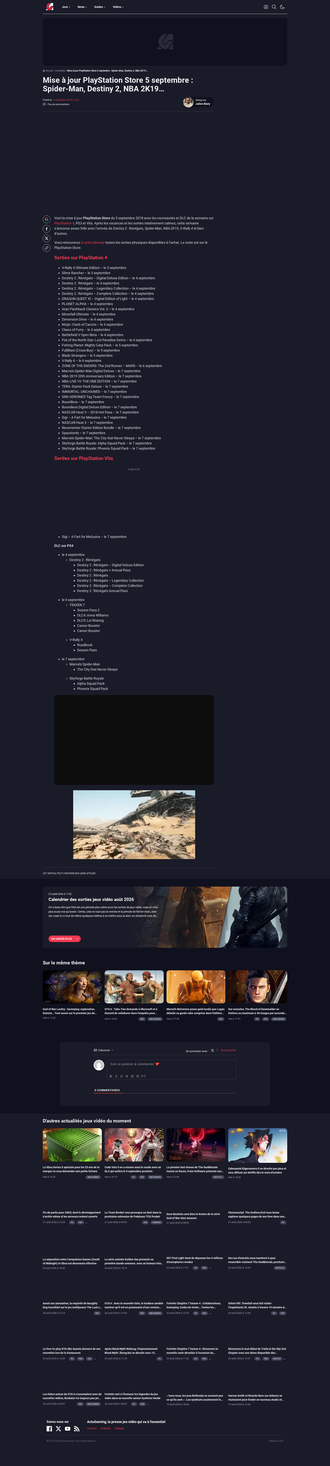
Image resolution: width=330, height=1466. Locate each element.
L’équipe (119, 1428)
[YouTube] (67, 1428)
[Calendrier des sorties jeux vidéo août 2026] (165, 917)
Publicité (105, 1428)
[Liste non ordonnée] (137, 1076)
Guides (98, 6)
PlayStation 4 (64, 223)
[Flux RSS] (76, 1428)
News (81, 6)
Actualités (60, 70)
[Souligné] (121, 1076)
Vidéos (117, 6)
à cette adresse (92, 242)
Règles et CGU (276, 1441)
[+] (143, 1075)
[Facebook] (49, 1428)
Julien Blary (203, 103)
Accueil (49, 70)
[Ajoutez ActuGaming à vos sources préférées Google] (46, 219)
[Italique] (116, 1076)
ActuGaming (49, 7)
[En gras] (111, 1076)
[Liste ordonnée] (132, 1076)
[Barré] (127, 1076)
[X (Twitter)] (58, 1428)
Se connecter (228, 1050)
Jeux (65, 6)
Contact (92, 1428)
